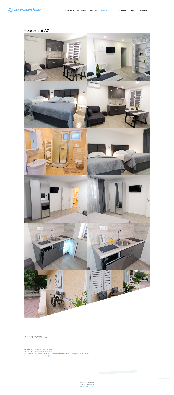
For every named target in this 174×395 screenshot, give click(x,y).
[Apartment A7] (55, 57)
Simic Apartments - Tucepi (87, 386)
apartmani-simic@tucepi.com (47, 356)
